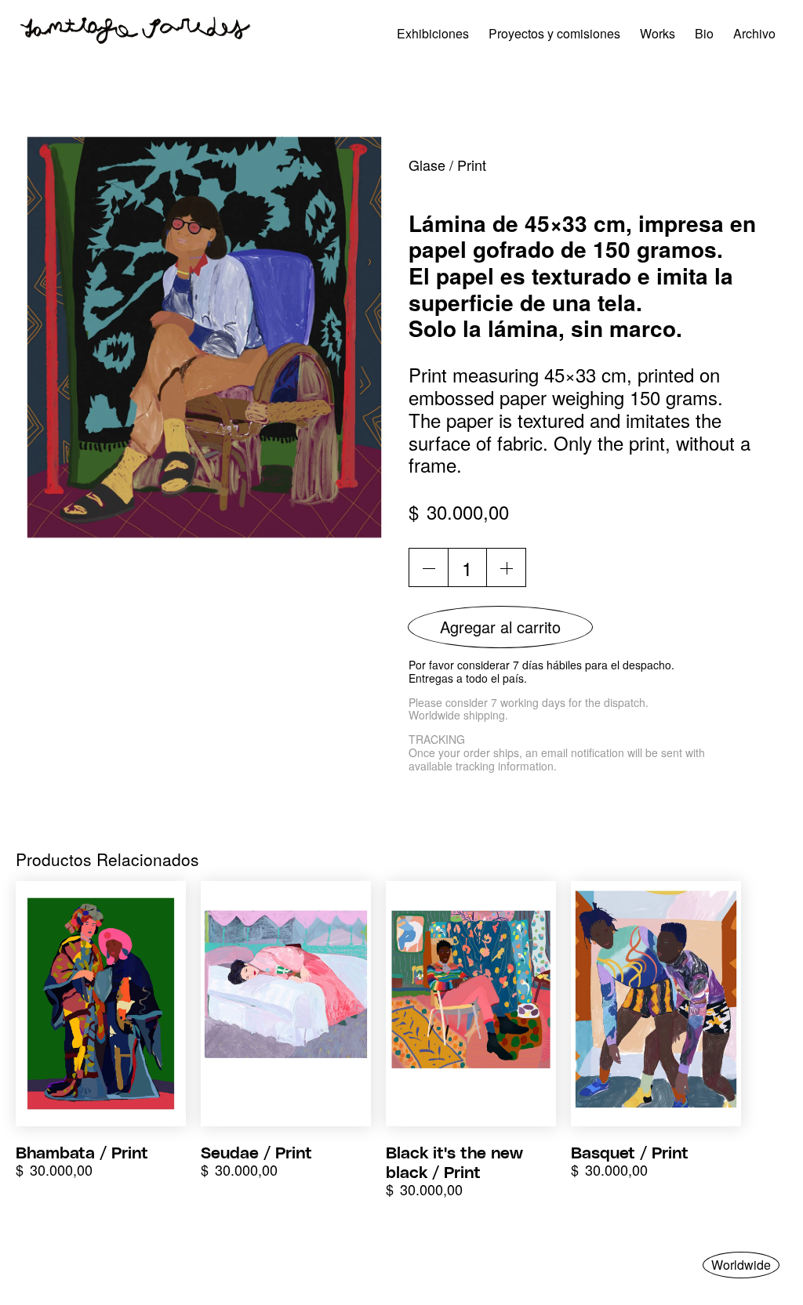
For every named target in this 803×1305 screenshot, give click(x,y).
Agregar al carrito (500, 626)
